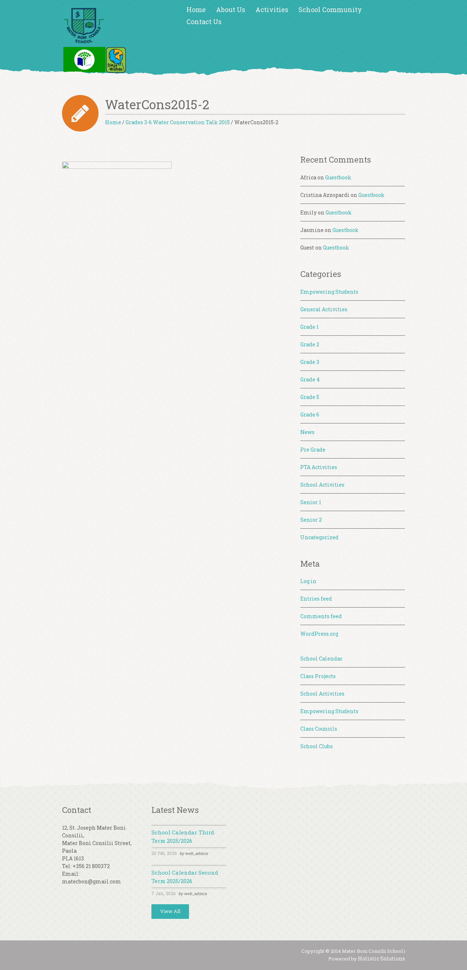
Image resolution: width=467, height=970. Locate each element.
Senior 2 (311, 519)
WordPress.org (319, 633)
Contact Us (203, 21)
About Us (230, 9)
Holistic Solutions (381, 958)
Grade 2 (309, 344)
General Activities (323, 309)
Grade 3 (309, 361)
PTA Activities (318, 467)
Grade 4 (310, 379)
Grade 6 (309, 414)
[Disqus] (174, 333)
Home (196, 9)
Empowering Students (329, 291)
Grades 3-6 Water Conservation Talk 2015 (178, 122)
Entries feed (316, 598)
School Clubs (316, 746)
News (307, 432)
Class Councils (318, 728)
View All (170, 911)
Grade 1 (309, 326)
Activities (271, 9)
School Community (330, 9)
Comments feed (321, 616)
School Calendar (321, 658)
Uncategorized (319, 537)
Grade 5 (309, 396)
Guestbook (338, 177)
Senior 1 (310, 502)
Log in (308, 581)
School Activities (322, 484)
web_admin (196, 853)
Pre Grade (312, 449)
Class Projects (318, 676)
